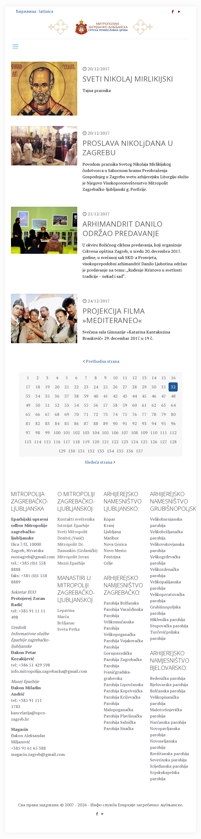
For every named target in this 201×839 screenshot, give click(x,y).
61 (144, 405)
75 (124, 414)
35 (47, 396)
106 (115, 432)
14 (154, 378)
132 (90, 451)
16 (173, 378)
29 (144, 387)
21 (66, 387)
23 (86, 387)
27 (124, 387)
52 (57, 405)
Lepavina (65, 610)
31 (163, 387)
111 (163, 432)
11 (124, 378)
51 (47, 405)
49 (28, 405)
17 (28, 387)
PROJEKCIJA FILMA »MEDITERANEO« (113, 315)
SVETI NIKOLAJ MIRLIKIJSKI (127, 79)
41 (105, 396)
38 (76, 396)
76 (134, 414)
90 (115, 423)
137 (139, 451)
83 (47, 423)
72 (95, 414)
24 (95, 387)
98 (37, 432)
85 (66, 423)
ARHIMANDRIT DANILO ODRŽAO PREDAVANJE (122, 228)
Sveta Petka (68, 629)
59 (124, 405)
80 (173, 414)
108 (134, 432)
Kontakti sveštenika (75, 519)
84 (57, 423)
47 (163, 396)
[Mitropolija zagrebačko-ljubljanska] (100, 27)
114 (37, 442)
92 (134, 423)
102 (76, 432)
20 (57, 387)
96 (173, 423)
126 (153, 442)
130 (71, 451)
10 (115, 378)
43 (124, 396)
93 (144, 423)
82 (37, 423)
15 (163, 378)
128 (173, 442)
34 (37, 396)
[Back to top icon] (175, 828)
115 (47, 442)
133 (100, 451)
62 (154, 405)
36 (57, 396)
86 (76, 423)
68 (57, 414)
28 (134, 387)
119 (86, 442)
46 (154, 396)
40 (95, 396)
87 (86, 423)
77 (144, 414)
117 (66, 442)
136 (129, 451)
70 (76, 414)
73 (105, 414)
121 (105, 442)
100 (56, 432)
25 (105, 387)
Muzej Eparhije (71, 563)
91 (124, 423)
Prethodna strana (102, 361)
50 (37, 405)
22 (76, 387)
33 (28, 396)
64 (173, 405)
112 (173, 432)
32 (173, 387)
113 (27, 442)
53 (66, 405)
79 (163, 414)
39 (86, 396)
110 (153, 432)
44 (134, 396)
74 (115, 414)
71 (86, 414)
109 (144, 432)
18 (37, 387)
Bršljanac (66, 623)
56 (95, 405)
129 (61, 451)
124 (134, 442)
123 (124, 442)
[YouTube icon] (179, 11)
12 (134, 378)
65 (28, 414)
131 (81, 451)
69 (66, 414)
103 (86, 432)
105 (105, 432)
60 (134, 405)
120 (95, 442)
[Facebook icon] (173, 11)
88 (95, 423)
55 (86, 405)
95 (163, 423)
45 (144, 396)
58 (115, 405)
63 (163, 405)
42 (115, 396)
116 (56, 442)
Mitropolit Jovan (73, 557)
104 (95, 432)
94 (154, 423)
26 (115, 387)
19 (47, 387)
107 (124, 432)
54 (76, 405)
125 (144, 442)
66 (37, 414)
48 (173, 396)
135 (120, 451)
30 (154, 387)
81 (28, 423)
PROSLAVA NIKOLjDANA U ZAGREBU (127, 147)
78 (154, 414)
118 (76, 442)
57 (105, 405)
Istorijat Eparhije (73, 525)
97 (28, 432)
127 (163, 442)
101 (66, 432)
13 (144, 378)
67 (47, 414)
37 (66, 396)
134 (110, 451)
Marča (63, 616)
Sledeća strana (98, 462)
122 (115, 442)
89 (105, 423)
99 (47, 432)
